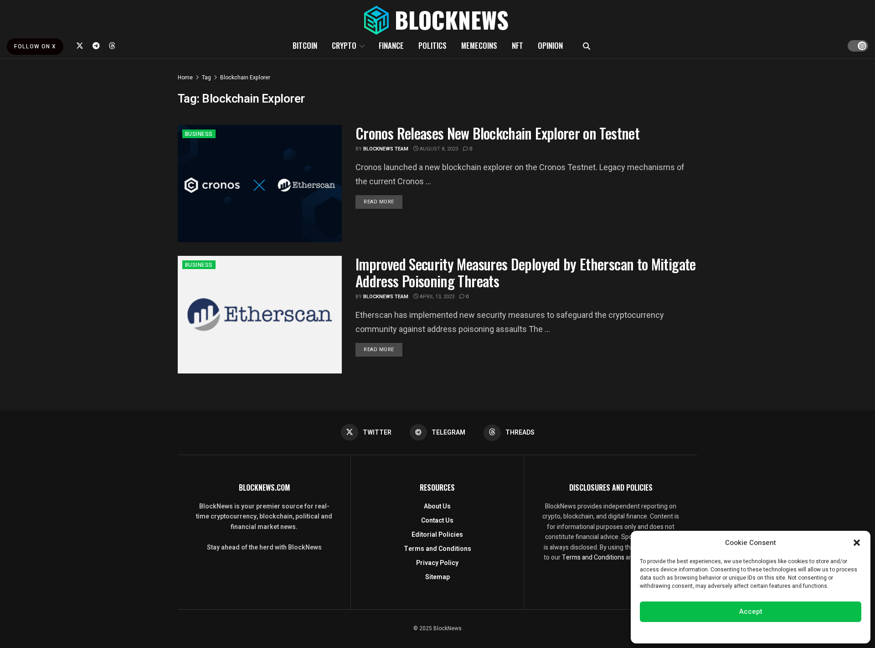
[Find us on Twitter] (79, 45)
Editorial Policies (437, 534)
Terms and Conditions (437, 549)
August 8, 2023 (438, 149)
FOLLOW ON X (35, 46)
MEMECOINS (479, 45)
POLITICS (432, 45)
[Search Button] (586, 45)
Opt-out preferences (723, 631)
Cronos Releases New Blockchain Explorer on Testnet (497, 133)
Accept (750, 612)
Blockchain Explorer (245, 77)
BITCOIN (305, 45)
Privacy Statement (776, 631)
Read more (383, 201)
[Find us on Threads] (112, 45)
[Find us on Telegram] (96, 45)
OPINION (550, 45)
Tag (206, 77)
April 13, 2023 (436, 297)
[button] (856, 542)
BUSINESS (199, 134)
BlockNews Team (385, 149)
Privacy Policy (437, 563)
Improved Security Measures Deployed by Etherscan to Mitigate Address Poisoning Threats (525, 272)
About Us (437, 506)
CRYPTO (344, 45)
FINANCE (391, 45)
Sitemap (437, 577)
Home (185, 77)
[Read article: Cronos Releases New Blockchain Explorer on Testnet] (260, 183)
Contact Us (437, 520)
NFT (517, 45)
